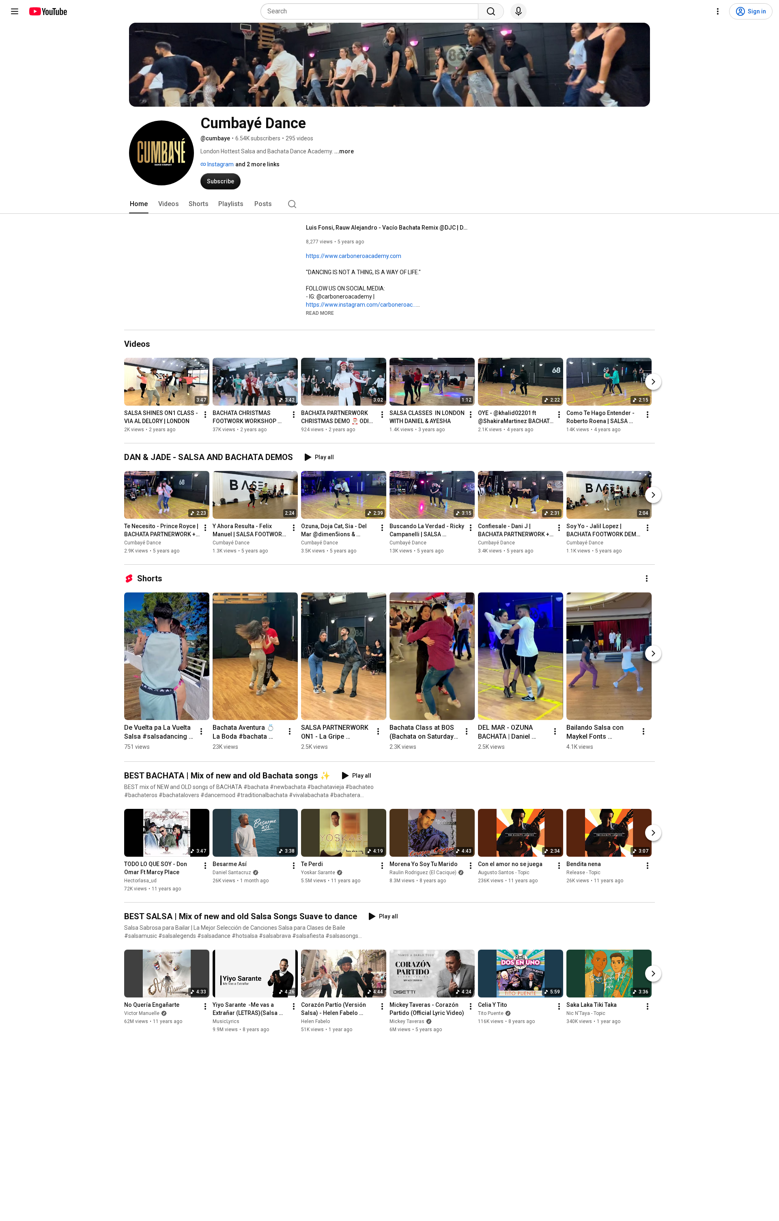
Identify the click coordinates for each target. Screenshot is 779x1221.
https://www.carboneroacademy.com (353, 256)
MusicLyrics (226, 1021)
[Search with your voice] (518, 11)
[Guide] (14, 11)
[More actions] (205, 414)
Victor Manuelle (141, 1013)
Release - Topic (583, 872)
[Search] (491, 11)
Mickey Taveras (407, 1021)
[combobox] (371, 11)
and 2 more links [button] (257, 164)
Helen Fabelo (315, 1021)
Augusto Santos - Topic (503, 872)
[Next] (653, 382)
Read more (320, 313)
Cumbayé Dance (142, 543)
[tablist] (389, 204)
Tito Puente (491, 1013)
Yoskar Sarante (318, 872)
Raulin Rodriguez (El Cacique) (423, 872)
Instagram (220, 164)
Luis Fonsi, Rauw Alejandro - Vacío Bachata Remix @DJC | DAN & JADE (387, 227)
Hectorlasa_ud (140, 881)
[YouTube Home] (48, 11)
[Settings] (718, 11)
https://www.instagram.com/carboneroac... (361, 304)
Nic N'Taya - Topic (585, 1013)
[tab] (138, 204)
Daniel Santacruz (232, 872)
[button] (320, 313)
